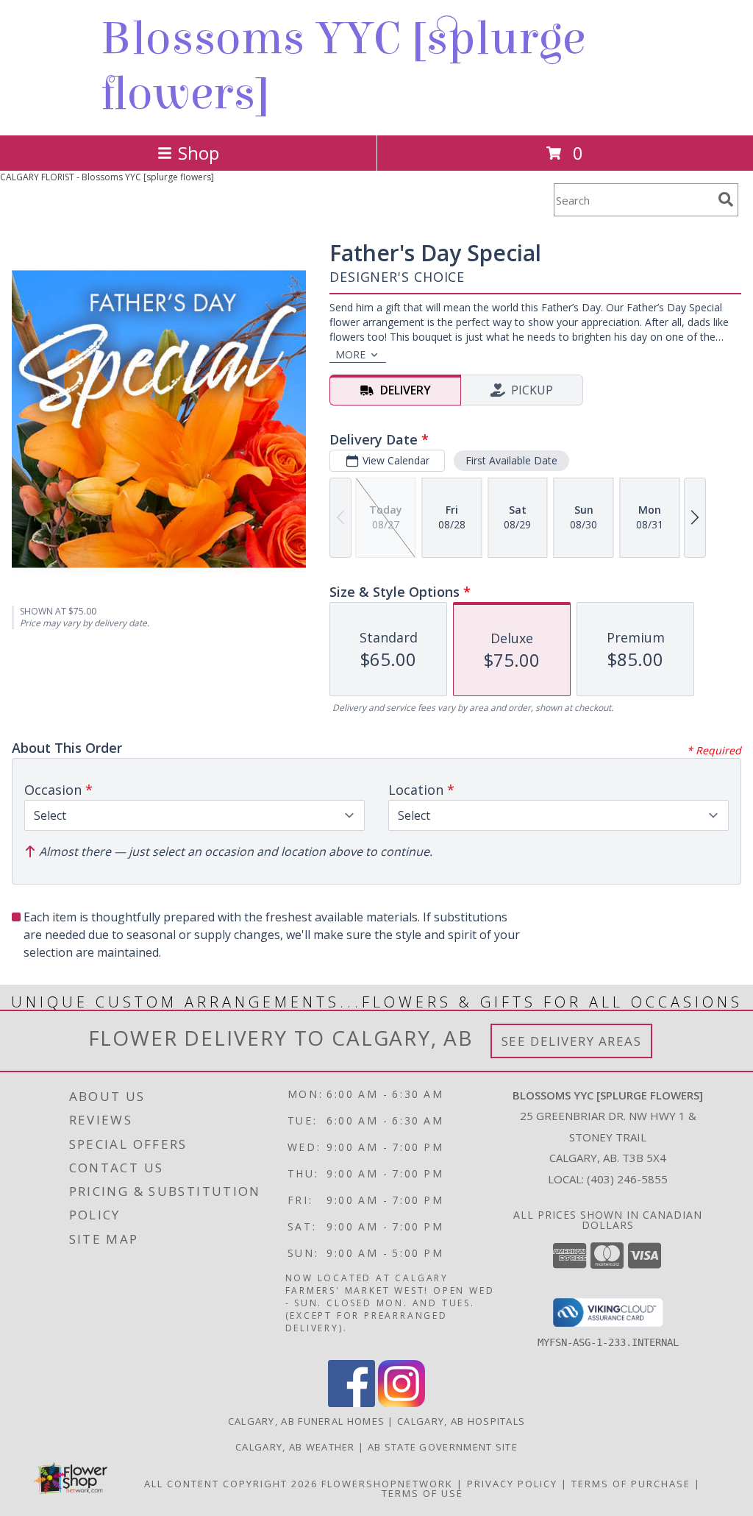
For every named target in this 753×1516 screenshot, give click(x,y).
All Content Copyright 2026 (231, 1483)
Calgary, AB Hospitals (461, 1421)
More (350, 354)
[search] (726, 199)
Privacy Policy (512, 1483)
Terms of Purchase (630, 1483)
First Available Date (511, 460)
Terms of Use (422, 1493)
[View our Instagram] (401, 1403)
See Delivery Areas (572, 1040)
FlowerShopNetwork (387, 1483)
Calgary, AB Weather (295, 1446)
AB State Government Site (443, 1446)
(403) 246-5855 (627, 1179)
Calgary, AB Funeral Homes (306, 1421)
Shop (198, 153)
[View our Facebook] (351, 1403)
